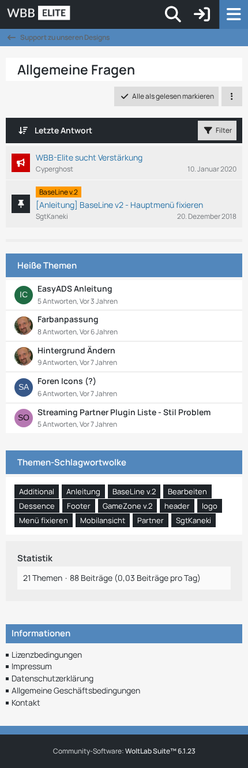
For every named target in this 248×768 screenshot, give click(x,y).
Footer (79, 506)
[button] (231, 96)
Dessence (37, 506)
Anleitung (83, 491)
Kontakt (26, 702)
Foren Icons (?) (66, 380)
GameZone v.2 (127, 506)
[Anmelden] (201, 14)
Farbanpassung (68, 319)
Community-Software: (124, 751)
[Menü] (233, 14)
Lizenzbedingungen (47, 654)
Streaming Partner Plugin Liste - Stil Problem (124, 412)
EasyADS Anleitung (74, 288)
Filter (224, 130)
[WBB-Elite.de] (78, 14)
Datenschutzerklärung (52, 678)
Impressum (32, 666)
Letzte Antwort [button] (63, 130)
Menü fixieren (43, 520)
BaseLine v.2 (134, 491)
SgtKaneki (193, 520)
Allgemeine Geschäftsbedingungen (76, 690)
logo (209, 506)
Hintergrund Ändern (76, 350)
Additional (36, 491)
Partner (150, 520)
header (177, 506)
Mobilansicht (102, 520)
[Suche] (173, 14)
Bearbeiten (187, 491)
